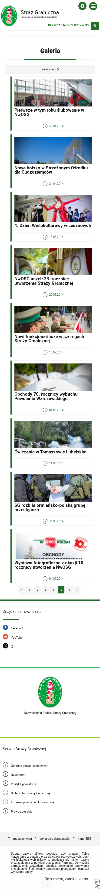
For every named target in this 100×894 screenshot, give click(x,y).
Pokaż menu (48, 69)
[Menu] (93, 7)
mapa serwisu (22, 838)
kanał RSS (85, 838)
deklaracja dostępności (55, 838)
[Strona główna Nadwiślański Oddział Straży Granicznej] (50, 692)
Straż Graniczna (30, 11)
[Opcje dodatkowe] (82, 7)
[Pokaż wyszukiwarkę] (95, 26)
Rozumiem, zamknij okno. (67, 878)
